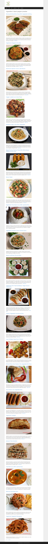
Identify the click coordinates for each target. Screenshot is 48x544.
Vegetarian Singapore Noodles (13, 43)
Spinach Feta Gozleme (11, 441)
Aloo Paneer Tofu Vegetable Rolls (14, 389)
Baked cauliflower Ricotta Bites (13, 255)
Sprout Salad (9, 177)
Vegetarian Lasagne (11, 415)
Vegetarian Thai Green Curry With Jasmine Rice (17, 204)
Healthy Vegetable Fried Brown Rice (15, 313)
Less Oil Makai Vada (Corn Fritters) (14, 339)
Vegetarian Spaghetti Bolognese (14, 516)
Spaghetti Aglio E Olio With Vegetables (15, 124)
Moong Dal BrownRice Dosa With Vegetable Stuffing (19, 14)
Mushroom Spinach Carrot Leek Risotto (15, 68)
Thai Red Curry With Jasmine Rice (14, 466)
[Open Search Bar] (42, 8)
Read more (15, 40)
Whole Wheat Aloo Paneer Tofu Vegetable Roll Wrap (18, 364)
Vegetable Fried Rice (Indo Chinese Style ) (16, 230)
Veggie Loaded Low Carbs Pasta (14, 97)
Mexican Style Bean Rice (12, 491)
